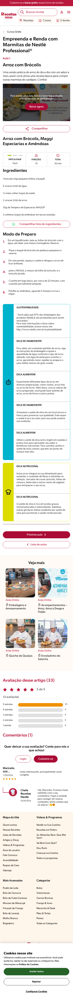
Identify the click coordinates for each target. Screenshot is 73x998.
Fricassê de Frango (13, 908)
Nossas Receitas (11, 830)
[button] (36, 128)
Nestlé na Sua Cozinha (48, 825)
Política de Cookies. (29, 964)
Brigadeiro (8, 923)
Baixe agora (36, 106)
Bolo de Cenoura (12, 893)
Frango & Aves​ (44, 903)
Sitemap (7, 870)
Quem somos (10, 825)
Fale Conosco (10, 855)
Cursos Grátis (14, 32)
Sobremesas (43, 893)
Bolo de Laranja (11, 913)
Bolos (39, 888)
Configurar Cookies (36, 991)
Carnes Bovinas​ (44, 898)
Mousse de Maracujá (14, 903)
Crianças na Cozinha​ (47, 853)
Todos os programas (47, 858)
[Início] (8, 16)
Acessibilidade (10, 860)
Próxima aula (34, 534)
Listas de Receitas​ (12, 835)
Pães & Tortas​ (43, 913)
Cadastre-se (45, 759)
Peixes (39, 918)
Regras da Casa (11, 865)
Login (23, 759)
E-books (65, 20)
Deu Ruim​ (41, 848)
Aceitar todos (36, 971)
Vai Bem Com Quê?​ (46, 843)
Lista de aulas (38, 544)
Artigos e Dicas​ (11, 840)
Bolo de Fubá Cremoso (15, 898)
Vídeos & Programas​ (13, 845)
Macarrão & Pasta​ (45, 908)
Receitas (28, 20)
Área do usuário (11, 850)
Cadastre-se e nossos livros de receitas (36, 3)
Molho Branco (10, 918)
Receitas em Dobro (46, 830)
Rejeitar (36, 982)
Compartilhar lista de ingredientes (40, 224)
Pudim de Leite (10, 888)
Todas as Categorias (46, 923)
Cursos (47, 20)
